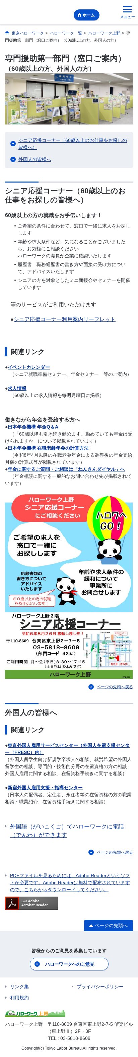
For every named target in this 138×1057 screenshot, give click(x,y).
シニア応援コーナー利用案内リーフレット (65, 319)
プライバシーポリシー (100, 986)
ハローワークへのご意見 (69, 964)
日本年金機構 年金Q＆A (33, 427)
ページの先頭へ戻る (115, 687)
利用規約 (19, 997)
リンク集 (19, 986)
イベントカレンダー (29, 367)
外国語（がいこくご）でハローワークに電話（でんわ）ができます (67, 830)
